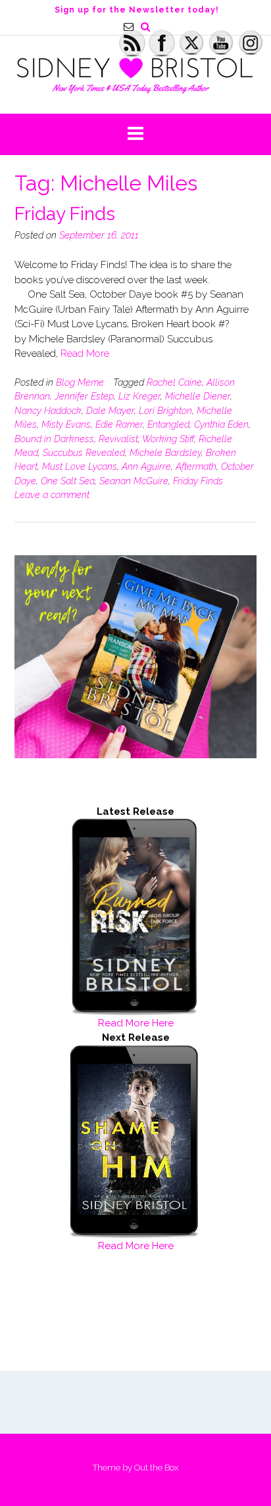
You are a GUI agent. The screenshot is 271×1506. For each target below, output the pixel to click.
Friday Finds (64, 214)
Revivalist (118, 439)
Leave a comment (51, 495)
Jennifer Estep (84, 396)
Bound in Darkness (54, 439)
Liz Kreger (139, 396)
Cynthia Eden (221, 424)
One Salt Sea (68, 481)
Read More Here (136, 1023)
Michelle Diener (197, 396)
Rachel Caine (174, 382)
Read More (85, 353)
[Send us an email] (128, 27)
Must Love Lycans (79, 466)
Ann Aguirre (146, 466)
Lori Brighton (165, 410)
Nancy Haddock (48, 410)
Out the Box (156, 1467)
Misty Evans (66, 424)
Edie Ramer (119, 424)
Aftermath (196, 466)
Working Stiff (168, 439)
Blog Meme (80, 382)
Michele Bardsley (165, 452)
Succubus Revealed (84, 452)
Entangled (168, 424)
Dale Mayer (110, 410)
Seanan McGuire (133, 481)
